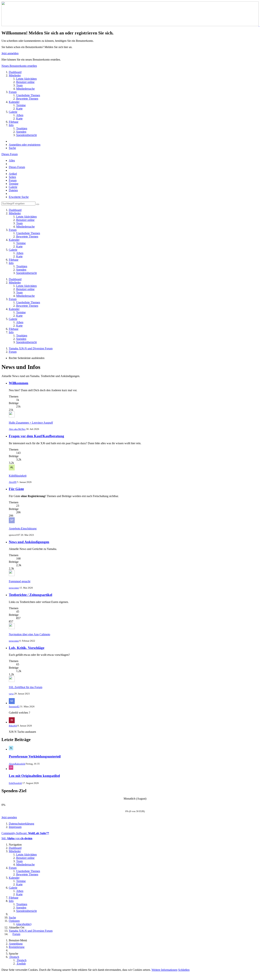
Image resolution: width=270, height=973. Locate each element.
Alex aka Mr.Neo (17, 429)
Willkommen (18, 383)
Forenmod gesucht (19, 581)
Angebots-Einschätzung (23, 528)
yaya (11, 693)
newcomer (14, 587)
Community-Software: (25, 833)
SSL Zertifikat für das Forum (25, 687)
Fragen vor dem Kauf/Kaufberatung (36, 436)
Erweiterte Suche (19, 196)
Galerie (13, 187)
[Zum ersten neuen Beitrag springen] (12, 416)
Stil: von (16, 838)
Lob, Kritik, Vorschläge (26, 648)
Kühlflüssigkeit (17, 475)
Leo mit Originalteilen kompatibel (34, 776)
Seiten (12, 177)
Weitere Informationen (164, 969)
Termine (13, 183)
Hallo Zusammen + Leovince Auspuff (31, 422)
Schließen (184, 969)
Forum (13, 180)
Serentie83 (14, 706)
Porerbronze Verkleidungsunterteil (35, 756)
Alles (12, 160)
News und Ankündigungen (29, 542)
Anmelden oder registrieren (24, 144)
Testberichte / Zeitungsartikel (30, 595)
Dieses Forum (9, 154)
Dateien (13, 190)
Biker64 (13, 725)
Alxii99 (13, 482)
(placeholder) (23, 924)
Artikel (13, 173)
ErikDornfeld (15, 783)
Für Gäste (16, 489)
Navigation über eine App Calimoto (29, 634)
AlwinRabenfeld (17, 763)
